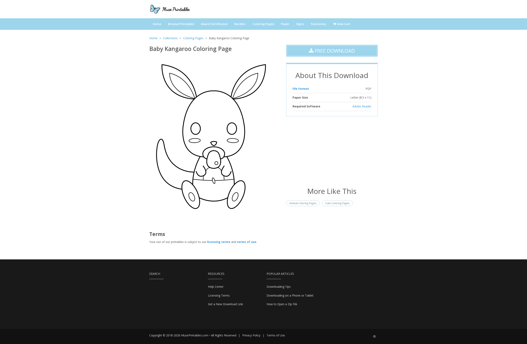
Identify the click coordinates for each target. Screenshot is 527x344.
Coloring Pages (263, 24)
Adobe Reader (361, 106)
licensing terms (218, 242)
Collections (170, 38)
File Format (301, 89)
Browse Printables (181, 24)
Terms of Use (276, 335)
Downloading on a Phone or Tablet (290, 295)
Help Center (216, 287)
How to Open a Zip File (282, 304)
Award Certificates (214, 24)
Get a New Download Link (225, 304)
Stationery (318, 24)
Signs (300, 24)
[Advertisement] (332, 151)
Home (157, 24)
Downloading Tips (279, 287)
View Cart (343, 24)
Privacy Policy (251, 335)
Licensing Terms (219, 295)
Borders (240, 24)
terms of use (246, 242)
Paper (285, 24)
